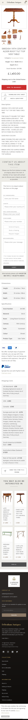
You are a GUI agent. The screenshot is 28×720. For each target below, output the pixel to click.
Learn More (5, 638)
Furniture (4, 664)
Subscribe (14, 615)
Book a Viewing (14, 230)
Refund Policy (5, 696)
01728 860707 (5, 596)
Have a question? (16, 98)
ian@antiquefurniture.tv (8, 593)
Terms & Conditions (7, 700)
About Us (4, 683)
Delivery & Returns (6, 686)
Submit (14, 267)
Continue (5, 716)
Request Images (14, 234)
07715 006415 (13, 596)
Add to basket (14, 87)
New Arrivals (5, 661)
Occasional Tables (17, 58)
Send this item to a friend (17, 471)
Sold (3, 671)
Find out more (6, 373)
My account (5, 693)
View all (14, 564)
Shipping (4, 674)
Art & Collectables (6, 667)
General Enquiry (14, 227)
